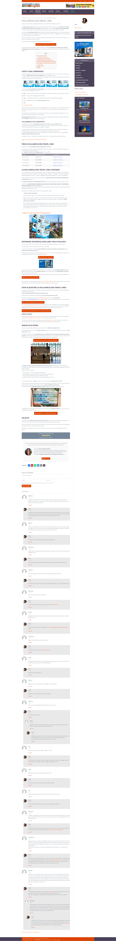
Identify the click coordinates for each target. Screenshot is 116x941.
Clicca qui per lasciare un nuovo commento (30, 932)
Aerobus (59, 132)
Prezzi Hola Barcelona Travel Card (43, 58)
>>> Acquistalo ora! (84, 123)
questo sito (51, 891)
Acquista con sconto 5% (58, 157)
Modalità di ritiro (40, 65)
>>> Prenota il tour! (84, 135)
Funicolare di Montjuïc (28, 105)
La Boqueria (78, 75)
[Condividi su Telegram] (38, 465)
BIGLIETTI (73, 11)
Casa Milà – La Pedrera (80, 70)
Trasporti (44, 11)
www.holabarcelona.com (50, 320)
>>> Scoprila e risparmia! (84, 111)
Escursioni (66, 11)
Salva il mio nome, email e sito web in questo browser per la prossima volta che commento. (38, 482)
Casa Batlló (78, 72)
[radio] (42, 436)
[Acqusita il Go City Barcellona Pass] (84, 119)
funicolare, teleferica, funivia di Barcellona (54, 829)
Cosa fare (58, 11)
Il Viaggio (25, 11)
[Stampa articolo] (44, 465)
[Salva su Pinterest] (32, 465)
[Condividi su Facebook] (29, 465)
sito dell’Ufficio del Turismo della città (34, 317)
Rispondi (30, 505)
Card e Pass (37, 11)
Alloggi (32, 11)
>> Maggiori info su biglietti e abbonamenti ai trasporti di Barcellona (36, 212)
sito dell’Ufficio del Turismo (43, 297)
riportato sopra (64, 923)
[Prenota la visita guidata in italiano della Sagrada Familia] (84, 131)
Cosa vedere (51, 11)
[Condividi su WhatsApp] (35, 465)
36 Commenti (79, 27)
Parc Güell (77, 65)
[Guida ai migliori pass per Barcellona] (80, 6)
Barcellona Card (43, 252)
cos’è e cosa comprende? (42, 55)
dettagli (58, 939)
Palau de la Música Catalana (82, 85)
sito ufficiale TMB (54, 604)
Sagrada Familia (79, 63)
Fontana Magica (79, 77)
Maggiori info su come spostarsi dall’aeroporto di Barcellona (34, 139)
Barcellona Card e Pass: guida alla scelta (83, 36)
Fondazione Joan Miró (80, 82)
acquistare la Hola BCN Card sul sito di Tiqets (33, 306)
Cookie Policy (46, 938)
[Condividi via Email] (41, 465)
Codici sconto (40, 64)
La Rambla (77, 68)
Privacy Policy (41, 938)
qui (54, 858)
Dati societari (43, 939)
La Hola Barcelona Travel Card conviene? (45, 60)
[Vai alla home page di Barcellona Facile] (31, 7)
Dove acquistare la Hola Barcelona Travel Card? (46, 63)
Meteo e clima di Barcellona (80, 92)
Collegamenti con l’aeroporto (43, 57)
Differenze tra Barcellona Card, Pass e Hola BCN (46, 61)
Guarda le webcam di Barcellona (81, 94)
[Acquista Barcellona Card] (84, 106)
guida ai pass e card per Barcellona (46, 281)
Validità (38, 67)
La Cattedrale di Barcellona (81, 80)
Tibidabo (44, 109)
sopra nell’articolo (47, 650)
